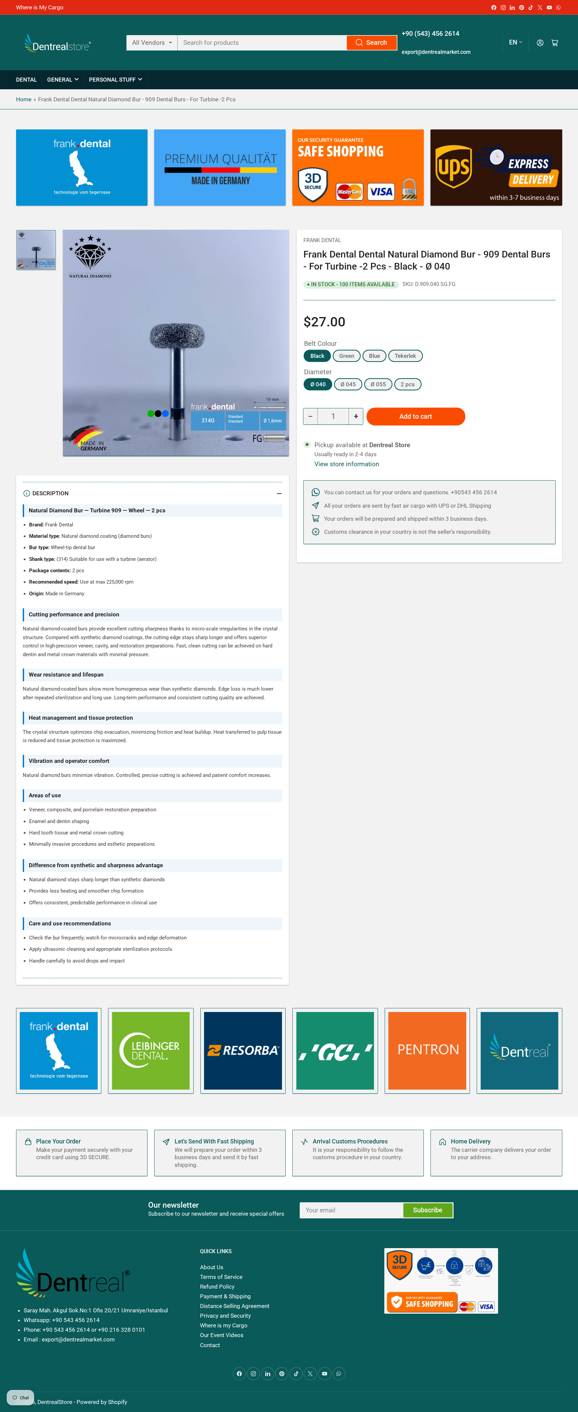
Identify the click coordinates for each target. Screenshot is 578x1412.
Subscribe (428, 1210)
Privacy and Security (225, 1315)
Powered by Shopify (102, 1402)
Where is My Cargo (40, 7)
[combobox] (288, 43)
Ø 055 (378, 384)
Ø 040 (318, 384)
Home (23, 99)
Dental (26, 79)
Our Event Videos (222, 1335)
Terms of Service (221, 1277)
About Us (211, 1267)
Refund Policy (217, 1286)
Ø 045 (348, 384)
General (59, 79)
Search (376, 42)
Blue (374, 355)
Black (317, 355)
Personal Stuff (112, 79)
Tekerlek (405, 355)
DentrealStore (54, 1402)
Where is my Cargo (224, 1325)
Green (346, 355)
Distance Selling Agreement (235, 1306)
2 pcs (408, 384)
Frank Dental (322, 240)
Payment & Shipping (225, 1296)
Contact (210, 1345)
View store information (346, 464)
